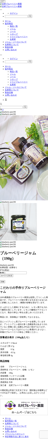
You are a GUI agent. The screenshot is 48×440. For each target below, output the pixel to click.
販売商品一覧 (11, 421)
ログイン (14, 13)
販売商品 (9, 24)
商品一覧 (14, 26)
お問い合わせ (11, 50)
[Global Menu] (1, 9)
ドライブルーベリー (19, 37)
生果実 (13, 39)
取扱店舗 (9, 47)
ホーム (8, 21)
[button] (1, 104)
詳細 (2, 282)
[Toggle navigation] (2, 1)
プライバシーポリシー (15, 434)
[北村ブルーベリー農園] (11, 4)
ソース (13, 31)
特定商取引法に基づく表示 (17, 437)
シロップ (14, 34)
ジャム (13, 29)
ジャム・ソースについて (16, 42)
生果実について (12, 44)
